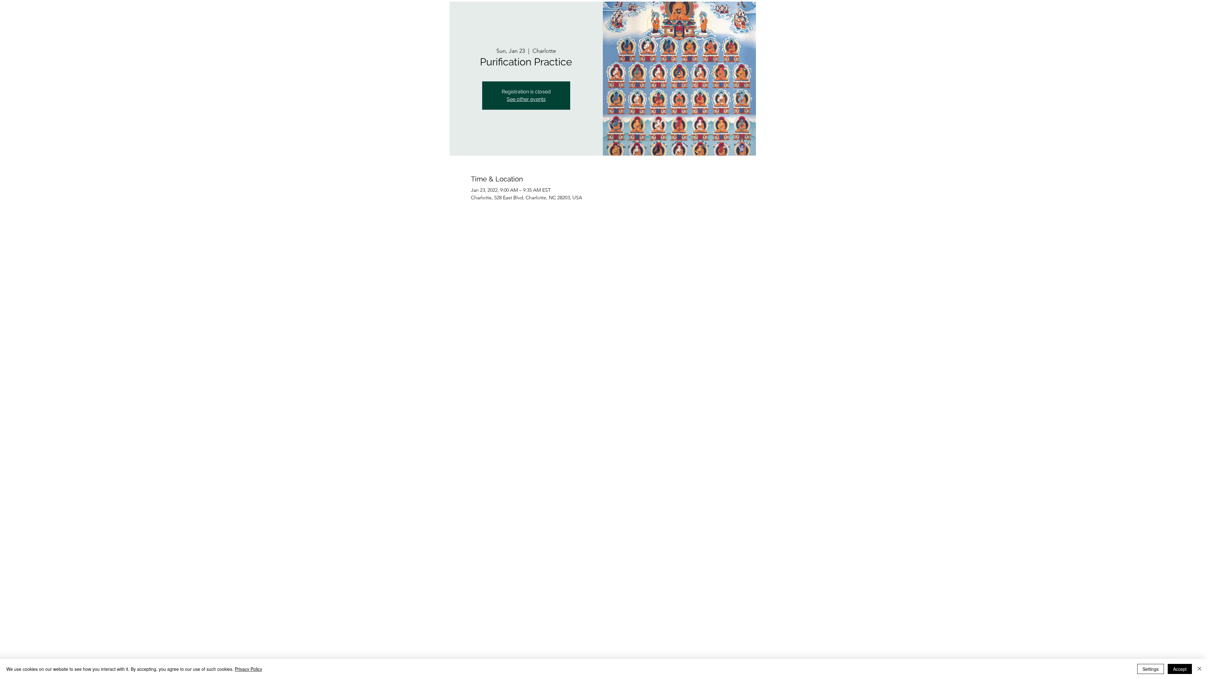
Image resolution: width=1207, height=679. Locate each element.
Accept (1180, 669)
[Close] (1199, 669)
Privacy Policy (248, 669)
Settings (1151, 669)
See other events (526, 99)
